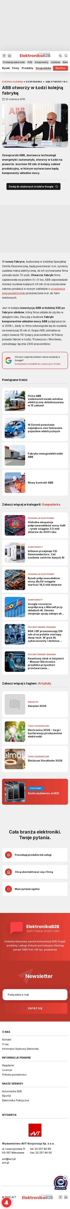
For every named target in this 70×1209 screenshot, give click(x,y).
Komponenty (41, 62)
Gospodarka (43, 68)
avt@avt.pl (9, 1159)
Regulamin (8, 1065)
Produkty (27, 68)
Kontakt (6, 1039)
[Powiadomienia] (6, 1202)
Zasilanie (55, 62)
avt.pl (5, 1162)
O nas (5, 1044)
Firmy (15, 68)
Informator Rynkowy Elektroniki (20, 1048)
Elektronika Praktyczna (15, 1100)
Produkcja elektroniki (14, 62)
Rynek (6, 68)
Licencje (7, 1070)
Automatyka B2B (12, 1091)
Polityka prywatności (14, 1074)
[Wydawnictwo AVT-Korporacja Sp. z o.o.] (35, 1130)
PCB (30, 62)
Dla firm (60, 68)
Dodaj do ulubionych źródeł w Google (31, 186)
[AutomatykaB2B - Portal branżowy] (37, 1197)
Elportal (6, 1095)
